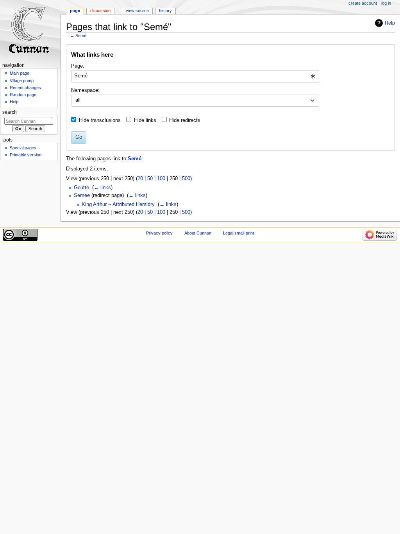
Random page (23, 94)
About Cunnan (197, 233)
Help (390, 23)
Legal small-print (238, 233)
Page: (77, 66)
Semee (82, 195)
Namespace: (85, 90)
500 (186, 178)
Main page (19, 73)
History (165, 10)
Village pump (22, 80)
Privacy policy (159, 233)
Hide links (145, 120)
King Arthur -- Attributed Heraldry (118, 204)
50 (150, 178)
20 (140, 178)
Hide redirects (184, 120)
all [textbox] (77, 100)
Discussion (100, 10)
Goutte (81, 187)
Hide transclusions (100, 120)
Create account (362, 3)
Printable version (25, 154)
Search (9, 112)
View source (137, 10)
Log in (386, 3)
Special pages (23, 147)
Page (75, 10)
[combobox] (195, 76)
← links (102, 187)
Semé (80, 35)
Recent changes (25, 87)
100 (161, 178)
